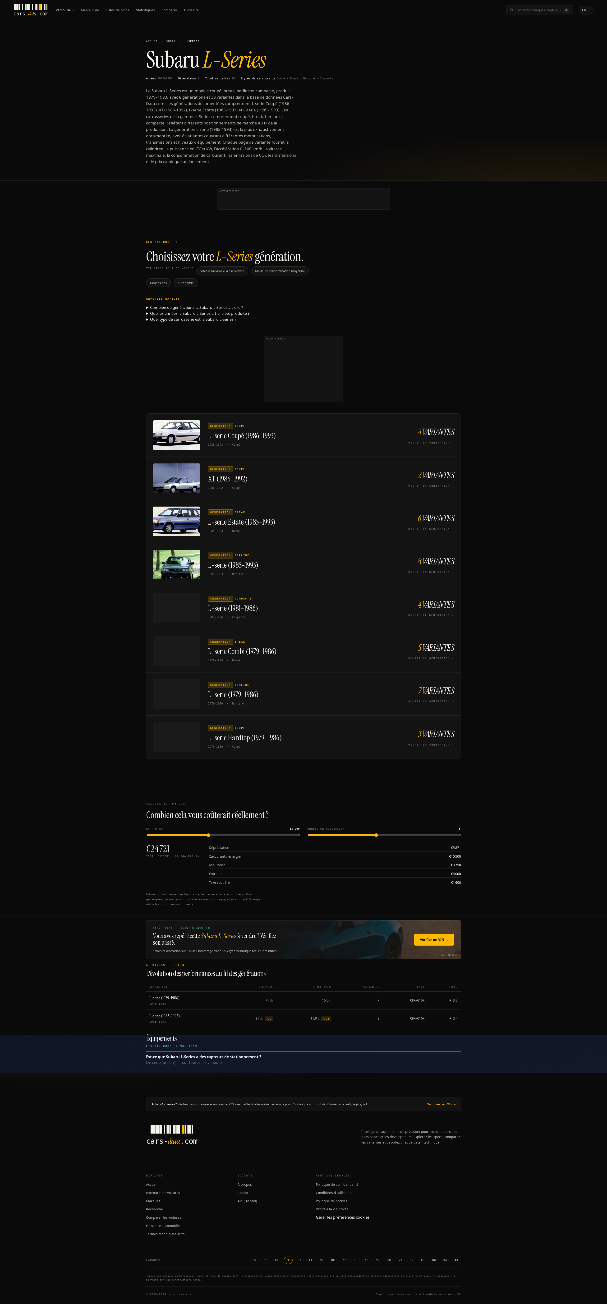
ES (299, 1260)
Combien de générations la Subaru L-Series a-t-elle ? (196, 307)
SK (378, 1260)
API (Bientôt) (247, 1201)
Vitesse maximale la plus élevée (222, 271)
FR (288, 1260)
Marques (153, 1201)
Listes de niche (117, 10)
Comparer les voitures (163, 1217)
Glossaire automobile (163, 1225)
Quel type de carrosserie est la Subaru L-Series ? (193, 319)
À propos (245, 1184)
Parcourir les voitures (163, 1192)
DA (445, 1260)
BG (434, 1260)
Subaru (172, 41)
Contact (244, 1192)
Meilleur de (90, 10)
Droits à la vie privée (332, 1209)
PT (344, 1260)
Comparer (169, 10)
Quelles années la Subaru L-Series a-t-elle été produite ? (199, 313)
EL (423, 1260)
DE (277, 1260)
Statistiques (145, 10)
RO (265, 1260)
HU (389, 1260)
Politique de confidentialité (337, 1184)
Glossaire (191, 10)
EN (254, 1260)
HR (333, 1260)
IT (310, 1260)
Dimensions (158, 283)
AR (456, 1260)
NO (400, 1260)
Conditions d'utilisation (334, 1192)
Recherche (154, 1209)
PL (355, 1260)
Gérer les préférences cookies (343, 1217)
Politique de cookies (331, 1201)
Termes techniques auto (165, 1234)
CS (366, 1260)
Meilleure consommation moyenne (280, 271)
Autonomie (185, 283)
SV (411, 1260)
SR (322, 1260)
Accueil (153, 41)
